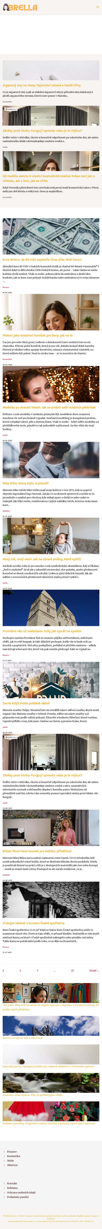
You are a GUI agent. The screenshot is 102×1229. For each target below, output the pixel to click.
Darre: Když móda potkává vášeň (26, 703)
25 (72, 970)
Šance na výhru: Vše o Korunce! (23, 1037)
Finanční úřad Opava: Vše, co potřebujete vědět (33, 1095)
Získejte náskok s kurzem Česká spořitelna (33, 923)
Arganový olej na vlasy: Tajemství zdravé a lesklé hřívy (42, 85)
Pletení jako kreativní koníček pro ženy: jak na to (38, 335)
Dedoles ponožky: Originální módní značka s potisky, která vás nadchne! (49, 1123)
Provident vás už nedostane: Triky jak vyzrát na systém (42, 631)
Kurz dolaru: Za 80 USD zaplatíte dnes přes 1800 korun (42, 259)
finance (6, 287)
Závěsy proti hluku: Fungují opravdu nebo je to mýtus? (42, 130)
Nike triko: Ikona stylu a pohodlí (26, 483)
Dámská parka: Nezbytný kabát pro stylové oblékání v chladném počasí (48, 1066)
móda (5, 147)
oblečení (6, 511)
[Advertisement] (51, 34)
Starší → (94, 970)
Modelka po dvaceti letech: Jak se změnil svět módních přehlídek (49, 407)
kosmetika (7, 102)
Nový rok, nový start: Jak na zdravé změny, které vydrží (42, 559)
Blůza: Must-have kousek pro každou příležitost (37, 851)
